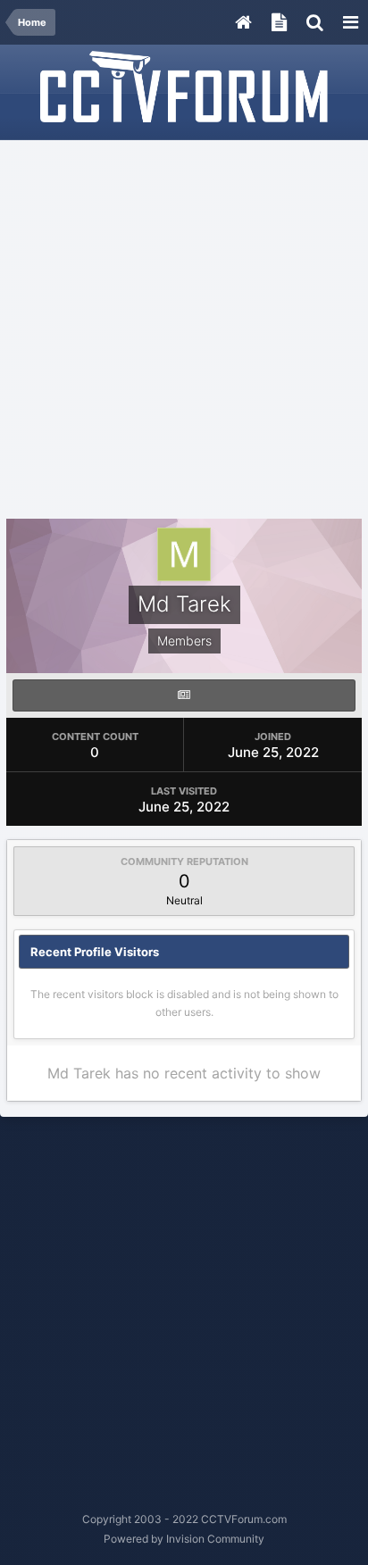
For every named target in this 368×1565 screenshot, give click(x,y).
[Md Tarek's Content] (184, 695)
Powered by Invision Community (184, 1538)
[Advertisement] (184, 330)
